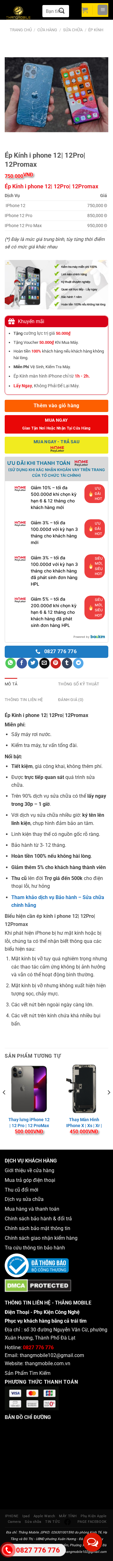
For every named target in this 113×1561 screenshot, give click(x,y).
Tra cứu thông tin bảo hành (35, 1248)
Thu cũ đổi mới (21, 1190)
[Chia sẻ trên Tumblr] (67, 663)
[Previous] (4, 1105)
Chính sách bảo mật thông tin (39, 1228)
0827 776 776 (38, 1347)
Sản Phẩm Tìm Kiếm (28, 1373)
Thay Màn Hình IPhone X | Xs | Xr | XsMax (84, 1125)
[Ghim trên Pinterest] (56, 663)
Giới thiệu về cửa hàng (29, 1170)
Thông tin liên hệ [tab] (24, 699)
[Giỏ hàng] (85, 10)
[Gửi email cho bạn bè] (44, 663)
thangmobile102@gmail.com (52, 1355)
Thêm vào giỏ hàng (56, 406)
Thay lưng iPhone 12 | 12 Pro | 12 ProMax (29, 1122)
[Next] (108, 1105)
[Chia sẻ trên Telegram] (78, 663)
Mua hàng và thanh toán (33, 1209)
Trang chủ (21, 30)
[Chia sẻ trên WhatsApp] (10, 663)
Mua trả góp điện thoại (30, 1180)
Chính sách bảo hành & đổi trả (38, 1219)
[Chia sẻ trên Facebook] (22, 663)
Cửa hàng (47, 30)
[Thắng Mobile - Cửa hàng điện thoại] (22, 14)
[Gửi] (62, 11)
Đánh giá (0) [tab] (70, 699)
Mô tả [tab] (11, 684)
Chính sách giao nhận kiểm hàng (42, 1238)
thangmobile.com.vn (47, 1363)
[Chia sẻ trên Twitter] (33, 663)
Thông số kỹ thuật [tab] (78, 684)
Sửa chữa (73, 30)
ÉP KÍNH (95, 30)
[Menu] (103, 10)
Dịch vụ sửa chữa (24, 1199)
